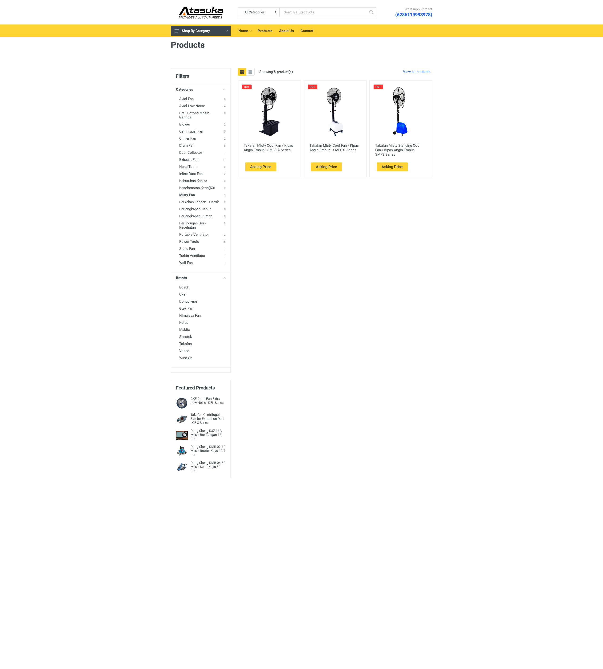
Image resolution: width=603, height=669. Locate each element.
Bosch (184, 287)
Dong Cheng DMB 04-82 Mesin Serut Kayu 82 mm (208, 467)
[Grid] (242, 72)
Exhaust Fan (188, 160)
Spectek (185, 337)
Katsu (183, 322)
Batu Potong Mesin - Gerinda (195, 115)
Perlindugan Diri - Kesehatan (192, 225)
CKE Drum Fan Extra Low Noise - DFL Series (207, 401)
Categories (184, 89)
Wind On (185, 358)
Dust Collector (190, 152)
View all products (416, 72)
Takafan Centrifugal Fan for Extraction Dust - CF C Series (207, 419)
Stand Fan (187, 249)
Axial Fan (186, 99)
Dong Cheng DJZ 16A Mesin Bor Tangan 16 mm (206, 435)
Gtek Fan (186, 308)
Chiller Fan (187, 138)
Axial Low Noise (192, 106)
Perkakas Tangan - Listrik (199, 202)
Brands (181, 278)
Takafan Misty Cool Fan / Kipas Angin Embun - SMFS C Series (334, 147)
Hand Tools (188, 167)
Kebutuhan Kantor (193, 181)
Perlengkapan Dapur (195, 209)
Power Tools (189, 241)
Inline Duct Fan (191, 174)
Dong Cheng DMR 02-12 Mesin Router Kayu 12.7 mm (208, 451)
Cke (182, 294)
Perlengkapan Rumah (195, 216)
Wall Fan (186, 263)
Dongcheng (188, 301)
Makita (184, 330)
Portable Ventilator (194, 234)
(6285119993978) (413, 14)
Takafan (185, 344)
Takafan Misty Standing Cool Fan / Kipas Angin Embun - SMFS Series (397, 150)
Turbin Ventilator (192, 256)
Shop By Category (196, 31)
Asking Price (260, 167)
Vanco (184, 351)
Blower (184, 124)
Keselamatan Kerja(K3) (197, 188)
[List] (250, 72)
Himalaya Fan (190, 315)
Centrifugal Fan (191, 131)
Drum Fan (186, 145)
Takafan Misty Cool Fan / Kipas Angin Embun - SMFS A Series (268, 147)
